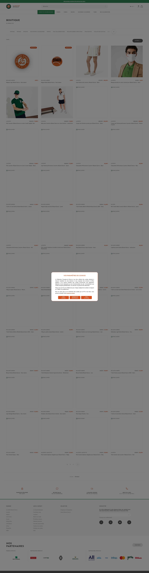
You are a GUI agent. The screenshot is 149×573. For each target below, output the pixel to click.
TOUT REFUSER (63, 297)
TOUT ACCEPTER (86, 297)
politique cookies (71, 293)
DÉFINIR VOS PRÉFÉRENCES (75, 297)
